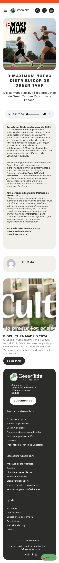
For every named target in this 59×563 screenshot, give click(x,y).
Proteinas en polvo (17, 419)
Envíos (10, 529)
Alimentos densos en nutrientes (24, 432)
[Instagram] (36, 554)
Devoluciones (14, 521)
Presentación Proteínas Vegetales (25, 444)
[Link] (28, 554)
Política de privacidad (35, 546)
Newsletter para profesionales (23, 489)
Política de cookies (30, 549)
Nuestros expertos (17, 476)
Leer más (14, 361)
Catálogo (12, 440)
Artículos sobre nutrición (20, 463)
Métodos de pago (16, 525)
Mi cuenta (12, 508)
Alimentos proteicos (18, 423)
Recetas (11, 468)
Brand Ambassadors (18, 480)
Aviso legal (16, 546)
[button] (5, 10)
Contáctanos (14, 512)
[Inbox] (25, 554)
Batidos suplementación (20, 436)
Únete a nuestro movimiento (22, 485)
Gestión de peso (16, 427)
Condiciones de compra (20, 516)
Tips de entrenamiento (19, 472)
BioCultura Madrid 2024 (25, 336)
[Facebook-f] (32, 554)
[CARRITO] (51, 10)
